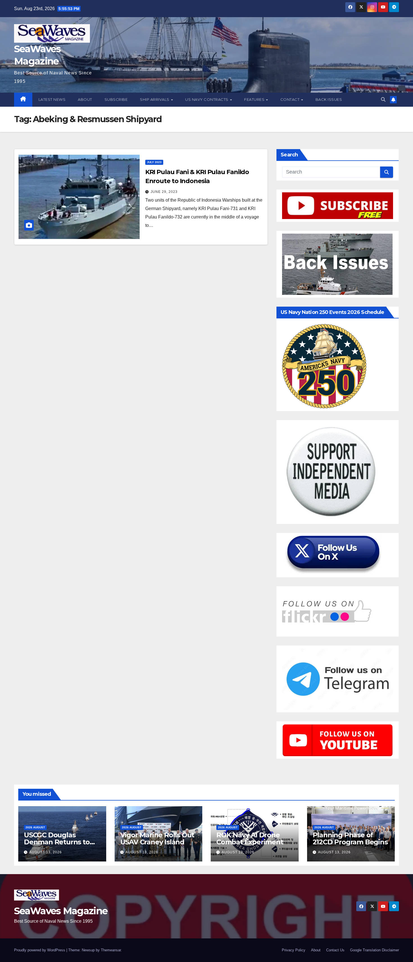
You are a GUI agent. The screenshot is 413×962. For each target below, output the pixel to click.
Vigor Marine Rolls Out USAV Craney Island (157, 838)
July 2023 (154, 162)
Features (255, 99)
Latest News (52, 99)
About (85, 99)
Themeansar (111, 950)
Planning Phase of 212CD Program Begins (350, 838)
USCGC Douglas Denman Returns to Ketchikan (57, 842)
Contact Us (335, 950)
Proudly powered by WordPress (40, 950)
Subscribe (116, 99)
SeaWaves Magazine (60, 911)
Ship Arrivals (155, 99)
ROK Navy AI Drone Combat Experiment (249, 838)
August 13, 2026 (45, 852)
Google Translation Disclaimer (374, 950)
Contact (290, 99)
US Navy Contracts (207, 99)
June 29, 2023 (164, 192)
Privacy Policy (293, 950)
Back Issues (329, 99)
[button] (383, 99)
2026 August (35, 827)
